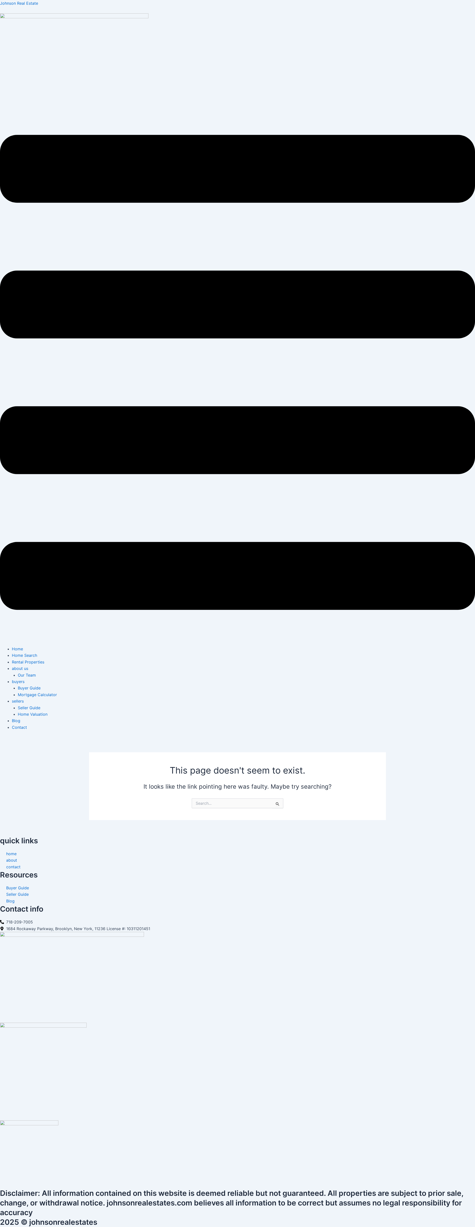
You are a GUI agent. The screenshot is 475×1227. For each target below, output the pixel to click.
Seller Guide (29, 707)
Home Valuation (33, 714)
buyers (18, 681)
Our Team (27, 675)
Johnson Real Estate (19, 3)
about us (20, 668)
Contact (19, 727)
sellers (18, 701)
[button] (237, 373)
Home (17, 648)
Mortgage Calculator (37, 694)
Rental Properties (28, 662)
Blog (16, 720)
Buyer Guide (29, 687)
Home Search (24, 655)
